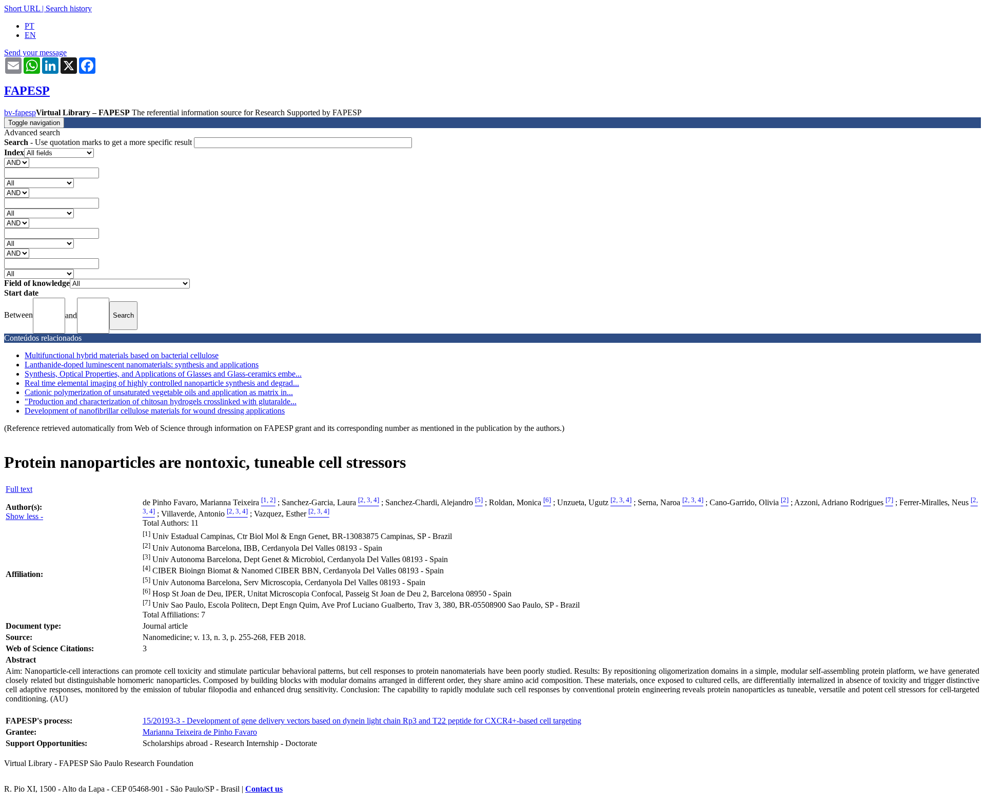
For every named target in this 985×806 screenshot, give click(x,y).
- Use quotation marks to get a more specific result (99, 142)
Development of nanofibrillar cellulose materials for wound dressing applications (155, 410)
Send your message (35, 52)
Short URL (22, 8)
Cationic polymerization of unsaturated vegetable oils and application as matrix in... (159, 392)
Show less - (24, 516)
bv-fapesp (20, 112)
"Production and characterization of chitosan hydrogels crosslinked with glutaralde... (161, 401)
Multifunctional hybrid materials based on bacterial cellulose (122, 355)
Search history (69, 8)
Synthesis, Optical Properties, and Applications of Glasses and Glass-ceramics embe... (163, 373)
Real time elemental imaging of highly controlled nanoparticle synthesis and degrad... (162, 383)
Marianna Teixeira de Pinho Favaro (200, 732)
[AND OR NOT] (16, 162)
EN (30, 35)
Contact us (264, 788)
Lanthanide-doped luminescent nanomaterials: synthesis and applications (142, 364)
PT (29, 26)
